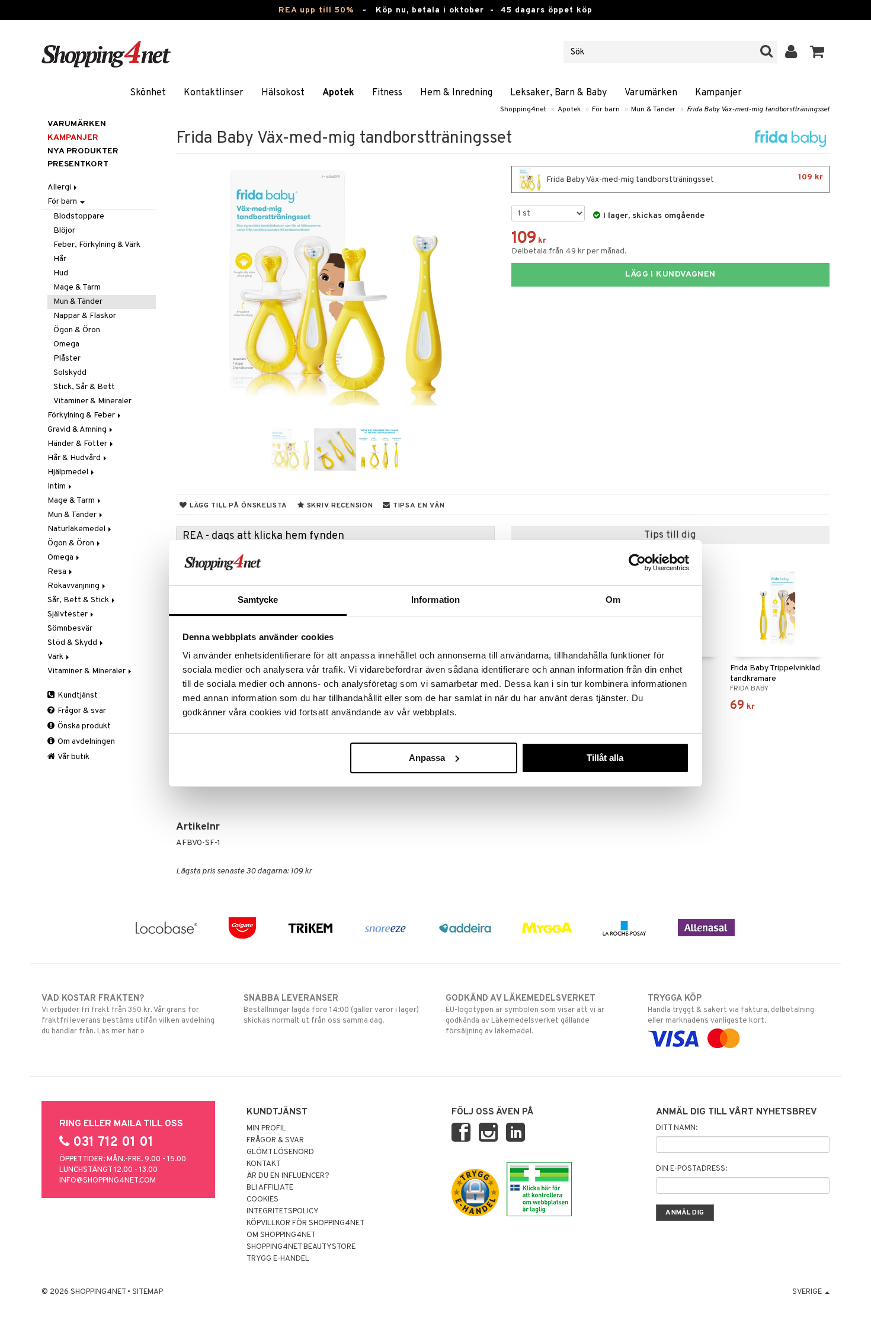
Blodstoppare (78, 216)
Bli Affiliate (269, 1188)
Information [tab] (435, 600)
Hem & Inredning (456, 93)
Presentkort (77, 164)
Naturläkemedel (77, 529)
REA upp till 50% (316, 10)
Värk (56, 657)
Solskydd (70, 373)
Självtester (68, 614)
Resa (57, 572)
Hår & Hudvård (75, 458)
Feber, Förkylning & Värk (96, 245)
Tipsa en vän (417, 505)
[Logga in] (791, 52)
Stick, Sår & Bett (84, 387)
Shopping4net (523, 109)
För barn (606, 109)
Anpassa (427, 758)
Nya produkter (83, 151)
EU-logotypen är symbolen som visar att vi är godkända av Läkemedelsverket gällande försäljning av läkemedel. (525, 1014)
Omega (66, 344)
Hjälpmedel (68, 472)
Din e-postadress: (691, 1169)
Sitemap (147, 1292)
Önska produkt (83, 726)
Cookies (262, 1199)
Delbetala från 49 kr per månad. (569, 251)
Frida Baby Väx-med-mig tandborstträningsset (758, 109)
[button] (817, 52)
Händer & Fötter (78, 444)
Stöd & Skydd (73, 643)
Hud (60, 273)
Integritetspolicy (282, 1211)
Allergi (60, 187)
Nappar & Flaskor (84, 316)
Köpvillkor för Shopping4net (305, 1223)
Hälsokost (283, 93)
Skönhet (148, 93)
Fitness (387, 93)
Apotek (338, 93)
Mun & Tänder (653, 109)
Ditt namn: (676, 1128)
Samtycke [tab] (258, 600)
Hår (59, 259)
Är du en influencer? (287, 1176)
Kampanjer (718, 93)
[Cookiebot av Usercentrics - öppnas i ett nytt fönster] (637, 562)
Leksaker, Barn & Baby (558, 93)
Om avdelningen (85, 742)
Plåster (67, 359)
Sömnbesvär (69, 629)
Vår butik (72, 757)
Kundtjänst (77, 695)
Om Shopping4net (281, 1235)
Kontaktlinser (214, 93)
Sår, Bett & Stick (79, 600)
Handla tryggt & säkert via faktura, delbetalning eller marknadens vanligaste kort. (731, 1009)
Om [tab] (613, 600)
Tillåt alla (605, 758)
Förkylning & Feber (82, 415)
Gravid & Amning (77, 430)
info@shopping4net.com (107, 1180)
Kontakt (263, 1164)
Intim (57, 486)
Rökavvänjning (74, 586)
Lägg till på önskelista (237, 505)
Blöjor (64, 231)
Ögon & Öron (76, 330)
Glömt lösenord (280, 1152)
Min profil (266, 1128)
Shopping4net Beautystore (301, 1247)
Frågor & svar (81, 711)
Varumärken (651, 93)
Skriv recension (339, 505)
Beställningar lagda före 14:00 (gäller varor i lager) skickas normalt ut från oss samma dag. (331, 1009)
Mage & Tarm (77, 287)
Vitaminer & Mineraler (92, 401)
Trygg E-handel (277, 1259)
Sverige (808, 1292)
